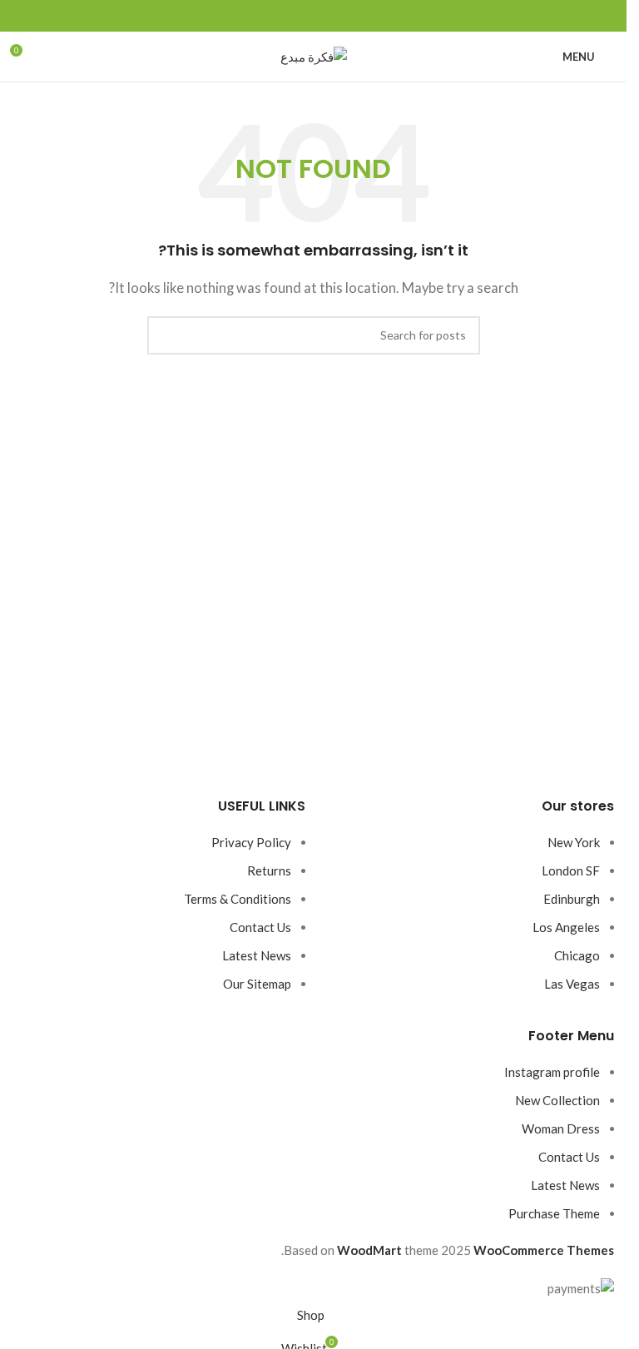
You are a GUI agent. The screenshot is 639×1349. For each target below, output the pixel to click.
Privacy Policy (251, 842)
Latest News (256, 955)
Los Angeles (566, 927)
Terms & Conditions (237, 898)
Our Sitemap (257, 983)
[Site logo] (313, 54)
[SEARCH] (166, 335)
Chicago (577, 955)
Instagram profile (552, 1071)
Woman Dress (561, 1128)
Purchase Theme (554, 1213)
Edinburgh (571, 898)
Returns (269, 870)
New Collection (557, 1100)
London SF (571, 870)
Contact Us (260, 927)
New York (573, 842)
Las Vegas (572, 983)
